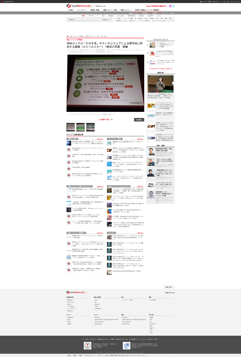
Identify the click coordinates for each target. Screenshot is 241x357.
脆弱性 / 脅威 (95, 10)
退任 (161, 18)
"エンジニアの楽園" (127, 18)
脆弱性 (151, 317)
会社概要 (112, 339)
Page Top (168, 287)
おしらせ (111, 233)
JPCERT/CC (153, 324)
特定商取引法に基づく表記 (121, 339)
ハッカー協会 (117, 18)
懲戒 (166, 18)
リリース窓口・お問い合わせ (89, 339)
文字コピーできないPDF (158, 20)
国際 (150, 297)
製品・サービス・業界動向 (76, 233)
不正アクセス (70, 302)
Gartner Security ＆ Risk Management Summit (106, 319)
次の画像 (138, 120)
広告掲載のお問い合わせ (103, 339)
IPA (95, 302)
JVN (96, 300)
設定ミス (69, 304)
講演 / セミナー (126, 10)
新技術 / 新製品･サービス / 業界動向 (147, 10)
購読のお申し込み (170, 292)
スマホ (159, 16)
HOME (71, 10)
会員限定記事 (70, 297)
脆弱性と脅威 (72, 139)
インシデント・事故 (115, 139)
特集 (122, 315)
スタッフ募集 (154, 339)
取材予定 (141, 16)
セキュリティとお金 (167, 13)
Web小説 (151, 315)
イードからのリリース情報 (145, 339)
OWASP (69, 324)
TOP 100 (90, 16)
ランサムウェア (71, 308)
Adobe (96, 306)
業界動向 (145, 13)
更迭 (157, 18)
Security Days (98, 324)
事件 (122, 297)
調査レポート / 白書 (110, 10)
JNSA (68, 319)
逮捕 (170, 18)
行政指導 (151, 18)
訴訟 (146, 18)
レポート (68, 315)
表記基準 (150, 16)
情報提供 (111, 16)
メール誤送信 (70, 306)
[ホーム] (67, 36)
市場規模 (154, 13)
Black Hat (97, 317)
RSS (103, 16)
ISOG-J (69, 321)
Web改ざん (70, 310)
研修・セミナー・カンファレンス (119, 186)
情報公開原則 (131, 16)
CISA (151, 332)
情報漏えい (70, 300)
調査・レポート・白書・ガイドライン (79, 186)
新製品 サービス (133, 13)
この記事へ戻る (105, 119)
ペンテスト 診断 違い (144, 20)
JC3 (151, 330)
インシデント (81, 10)
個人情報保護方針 (133, 339)
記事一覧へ (100, 139)
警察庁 (151, 328)
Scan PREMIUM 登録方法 (156, 6)
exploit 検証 (98, 308)
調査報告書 (70, 317)
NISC (151, 326)
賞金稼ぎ (140, 18)
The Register (153, 300)
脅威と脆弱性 (97, 297)
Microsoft (97, 304)
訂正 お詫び (120, 16)
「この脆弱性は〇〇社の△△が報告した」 (125, 20)
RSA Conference (99, 321)
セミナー (96, 315)
